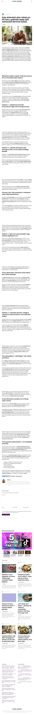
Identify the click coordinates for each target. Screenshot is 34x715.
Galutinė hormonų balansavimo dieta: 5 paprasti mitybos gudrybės (8, 606)
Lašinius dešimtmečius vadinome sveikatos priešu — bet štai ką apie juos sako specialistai (8, 685)
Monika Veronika (5, 611)
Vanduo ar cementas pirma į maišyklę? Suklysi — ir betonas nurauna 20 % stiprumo (25, 674)
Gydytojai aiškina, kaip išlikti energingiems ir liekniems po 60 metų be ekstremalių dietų (8, 638)
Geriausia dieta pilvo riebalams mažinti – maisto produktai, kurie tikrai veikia (25, 638)
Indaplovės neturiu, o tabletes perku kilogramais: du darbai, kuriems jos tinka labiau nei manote (8, 693)
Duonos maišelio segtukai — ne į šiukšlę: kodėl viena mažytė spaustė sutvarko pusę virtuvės (24, 667)
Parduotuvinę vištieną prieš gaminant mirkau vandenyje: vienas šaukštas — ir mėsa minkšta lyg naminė (9, 670)
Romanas (4, 24)
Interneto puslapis (25, 507)
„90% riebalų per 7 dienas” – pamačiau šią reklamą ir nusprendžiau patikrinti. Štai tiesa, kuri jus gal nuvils (24, 608)
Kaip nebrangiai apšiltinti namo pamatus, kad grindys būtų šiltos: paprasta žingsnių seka (24, 678)
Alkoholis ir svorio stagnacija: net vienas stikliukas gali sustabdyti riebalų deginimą (8, 578)
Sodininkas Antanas (21, 582)
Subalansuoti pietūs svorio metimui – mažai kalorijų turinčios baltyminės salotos (24, 577)
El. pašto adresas (15, 507)
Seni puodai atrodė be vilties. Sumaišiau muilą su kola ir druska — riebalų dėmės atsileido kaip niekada (8, 667)
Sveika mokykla (17, 1)
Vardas (3, 507)
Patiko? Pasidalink (16, 476)
